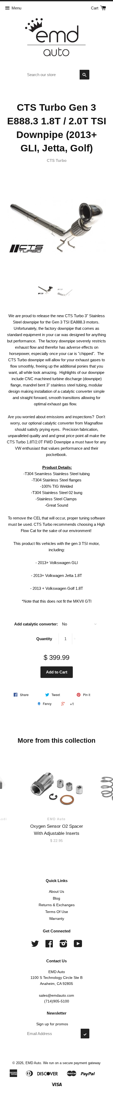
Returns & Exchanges (57, 905)
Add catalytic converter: (36, 624)
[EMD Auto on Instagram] (63, 945)
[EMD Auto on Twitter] (35, 945)
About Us (56, 891)
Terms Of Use (56, 912)
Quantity (44, 638)
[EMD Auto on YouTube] (78, 945)
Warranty (56, 918)
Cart (95, 8)
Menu (16, 8)
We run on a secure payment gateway (72, 1063)
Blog (56, 898)
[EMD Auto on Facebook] (49, 945)
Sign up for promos (52, 1024)
